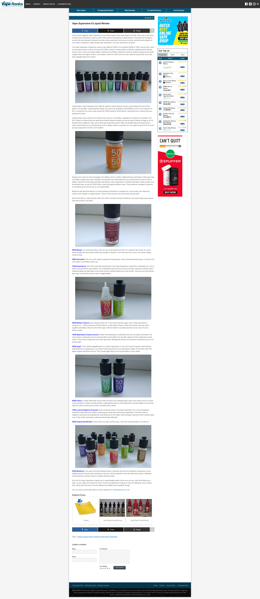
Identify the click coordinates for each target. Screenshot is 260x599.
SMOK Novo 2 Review (167, 87)
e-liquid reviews (99, 537)
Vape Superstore (111, 537)
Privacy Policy (49, 4)
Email (74, 556)
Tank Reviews (178, 10)
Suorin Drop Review (169, 128)
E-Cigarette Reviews (105, 10)
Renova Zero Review (169, 81)
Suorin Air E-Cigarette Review (168, 95)
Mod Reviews (130, 10)
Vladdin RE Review (169, 108)
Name (74, 549)
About (28, 4)
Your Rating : (104, 566)
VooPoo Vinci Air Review (168, 114)
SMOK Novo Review (169, 102)
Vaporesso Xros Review (168, 74)
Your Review (103, 549)
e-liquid (79, 537)
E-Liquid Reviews (154, 10)
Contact (36, 4)
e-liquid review (88, 537)
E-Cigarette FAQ (64, 4)
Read (182, 67)
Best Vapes (81, 10)
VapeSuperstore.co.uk (121, 490)
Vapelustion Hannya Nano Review (169, 121)
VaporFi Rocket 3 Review (168, 63)
